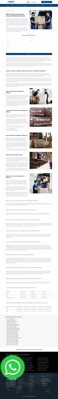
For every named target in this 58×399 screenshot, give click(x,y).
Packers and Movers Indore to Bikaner (12, 341)
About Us (12, 5)
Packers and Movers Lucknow (27, 362)
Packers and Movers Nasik (42, 370)
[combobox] (29, 44)
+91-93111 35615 (33, 2)
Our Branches (25, 5)
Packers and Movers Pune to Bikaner (12, 332)
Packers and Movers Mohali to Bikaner (12, 336)
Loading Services (20, 386)
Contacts (43, 5)
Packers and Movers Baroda (27, 368)
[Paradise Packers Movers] (10, 2)
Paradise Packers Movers (32, 396)
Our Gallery (32, 5)
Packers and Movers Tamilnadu (43, 367)
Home (8, 5)
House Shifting (20, 388)
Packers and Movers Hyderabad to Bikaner (13, 329)
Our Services (18, 5)
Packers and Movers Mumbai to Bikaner (12, 333)
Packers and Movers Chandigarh (28, 365)
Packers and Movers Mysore (42, 365)
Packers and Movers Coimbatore (43, 362)
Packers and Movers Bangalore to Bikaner (13, 328)
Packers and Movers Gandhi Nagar (28, 370)
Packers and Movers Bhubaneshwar (28, 367)
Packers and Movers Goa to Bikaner (12, 321)
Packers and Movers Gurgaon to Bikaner (13, 324)
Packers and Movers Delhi (27, 359)
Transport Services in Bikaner (11, 320)
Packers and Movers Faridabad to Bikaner (13, 325)
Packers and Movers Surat (42, 368)
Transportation (20, 380)
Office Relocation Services (22, 383)
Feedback (37, 5)
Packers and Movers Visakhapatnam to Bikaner (14, 337)
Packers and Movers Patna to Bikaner (12, 344)
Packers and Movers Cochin (42, 359)
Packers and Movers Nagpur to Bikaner (12, 340)
